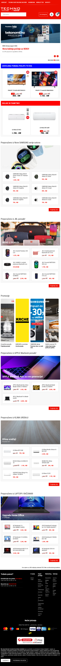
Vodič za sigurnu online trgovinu (47, 589)
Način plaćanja (40, 580)
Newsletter (48, 578)
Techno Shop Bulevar (55, 579)
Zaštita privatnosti (40, 608)
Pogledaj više (54, 210)
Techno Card (40, 614)
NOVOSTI (47, 2)
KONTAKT (4, 2)
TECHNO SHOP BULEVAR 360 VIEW (17, 2)
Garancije (40, 611)
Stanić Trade (32, 578)
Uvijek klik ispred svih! (54, 593)
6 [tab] (55, 60)
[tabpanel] (30, 40)
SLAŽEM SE (6, 660)
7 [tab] (57, 60)
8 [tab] (58, 60)
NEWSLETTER (40, 2)
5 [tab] (54, 60)
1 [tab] (48, 60)
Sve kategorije (43, 14)
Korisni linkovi (47, 595)
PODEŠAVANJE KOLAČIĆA (19, 660)
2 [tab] (49, 60)
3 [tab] (51, 60)
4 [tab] (52, 60)
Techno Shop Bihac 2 (55, 586)
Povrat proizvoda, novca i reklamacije (41, 586)
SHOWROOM (31, 2)
